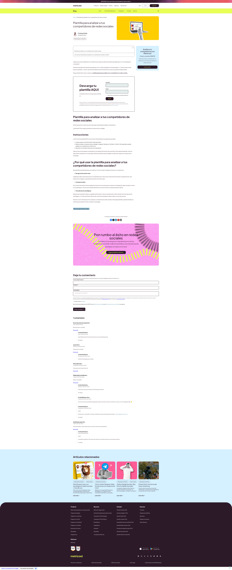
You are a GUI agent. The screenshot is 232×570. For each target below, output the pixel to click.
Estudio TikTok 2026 (121, 516)
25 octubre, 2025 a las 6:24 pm (79, 346)
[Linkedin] (157, 556)
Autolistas (96, 528)
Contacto (142, 510)
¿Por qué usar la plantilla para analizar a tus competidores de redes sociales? (91, 54)
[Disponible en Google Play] (155, 549)
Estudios (129, 11)
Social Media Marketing (109, 11)
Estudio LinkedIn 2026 (122, 519)
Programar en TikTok (75, 519)
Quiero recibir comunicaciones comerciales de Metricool (117, 95)
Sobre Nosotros (143, 522)
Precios (110, 5)
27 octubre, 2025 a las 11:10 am (84, 356)
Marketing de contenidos (80, 38)
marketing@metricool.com (121, 414)
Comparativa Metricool (99, 534)
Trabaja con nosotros (144, 519)
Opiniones (142, 516)
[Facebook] (138, 556)
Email (107, 89)
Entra (145, 5)
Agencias (116, 5)
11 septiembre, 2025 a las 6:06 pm (84, 398)
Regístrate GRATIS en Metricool (116, 252)
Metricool (73, 542)
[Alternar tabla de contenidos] (133, 47)
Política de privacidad (114, 105)
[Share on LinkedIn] (116, 220)
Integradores (97, 525)
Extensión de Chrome (76, 528)
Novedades (73, 531)
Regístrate (154, 5)
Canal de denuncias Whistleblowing (153, 562)
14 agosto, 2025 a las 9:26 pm (78, 376)
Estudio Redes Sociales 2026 (123, 525)
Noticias (135, 11)
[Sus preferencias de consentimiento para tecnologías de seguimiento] (230, 568)
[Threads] (151, 556)
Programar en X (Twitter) (76, 516)
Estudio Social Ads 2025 (122, 531)
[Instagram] (141, 556)
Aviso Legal (83, 301)
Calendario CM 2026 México (100, 519)
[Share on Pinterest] (118, 220)
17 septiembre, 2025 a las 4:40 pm (80, 365)
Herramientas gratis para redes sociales (103, 513)
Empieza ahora (147, 67)
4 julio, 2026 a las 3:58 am (78, 324)
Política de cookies (115, 562)
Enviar (109, 98)
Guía (100, 11)
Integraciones (74, 534)
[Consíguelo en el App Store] (145, 549)
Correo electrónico (78, 279)
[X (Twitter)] (148, 556)
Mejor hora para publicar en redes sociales (80, 510)
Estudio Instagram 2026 (122, 513)
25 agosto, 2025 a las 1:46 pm (83, 386)
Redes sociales (103, 5)
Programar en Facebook (76, 522)
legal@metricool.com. (106, 299)
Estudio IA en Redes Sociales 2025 (125, 528)
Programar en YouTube (76, 525)
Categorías (121, 11)
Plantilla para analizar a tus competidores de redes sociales (87, 51)
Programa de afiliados (145, 513)
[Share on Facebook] (111, 220)
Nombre (108, 82)
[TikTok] (145, 556)
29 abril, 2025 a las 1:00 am (78, 423)
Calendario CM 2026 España (100, 516)
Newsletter (96, 531)
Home (74, 17)
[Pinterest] (160, 556)
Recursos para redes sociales (81, 208)
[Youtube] (154, 556)
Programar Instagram (75, 513)
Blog (74, 11)
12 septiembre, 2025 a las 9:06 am (84, 408)
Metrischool (123, 5)
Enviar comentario (78, 309)
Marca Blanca (97, 522)
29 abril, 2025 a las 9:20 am (83, 433)
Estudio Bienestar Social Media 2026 (125, 522)
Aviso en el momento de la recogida (10, 568)
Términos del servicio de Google (112, 304)
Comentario (76, 290)
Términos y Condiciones (76, 562)
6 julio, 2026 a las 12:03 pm (83, 334)
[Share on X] (113, 220)
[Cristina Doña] (75, 34)
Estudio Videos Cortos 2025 (123, 534)
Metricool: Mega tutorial (99, 510)
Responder (75, 330)
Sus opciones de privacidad (26, 568)
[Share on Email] (121, 220)
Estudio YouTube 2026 (122, 510)
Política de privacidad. (121, 299)
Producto (96, 5)
